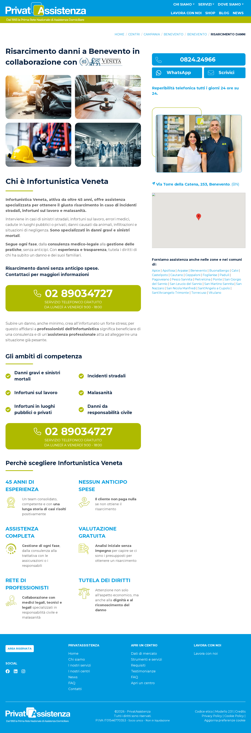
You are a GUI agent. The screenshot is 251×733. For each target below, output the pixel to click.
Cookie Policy (234, 716)
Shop (210, 13)
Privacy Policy (212, 716)
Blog (224, 13)
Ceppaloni (192, 275)
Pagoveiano (160, 279)
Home (119, 34)
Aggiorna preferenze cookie (224, 720)
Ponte (217, 279)
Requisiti (138, 665)
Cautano (176, 275)
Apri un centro (143, 683)
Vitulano (215, 292)
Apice (156, 270)
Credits (240, 711)
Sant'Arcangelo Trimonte (170, 292)
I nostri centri (79, 671)
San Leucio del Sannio (186, 284)
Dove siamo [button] (229, 4)
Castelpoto (160, 275)
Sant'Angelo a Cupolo (214, 288)
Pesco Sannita (182, 279)
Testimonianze (143, 671)
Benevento (173, 34)
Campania (152, 34)
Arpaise (182, 270)
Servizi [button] (205, 4)
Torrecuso (198, 292)
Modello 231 (224, 711)
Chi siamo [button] (182, 4)
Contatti (75, 689)
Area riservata (20, 648)
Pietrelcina (202, 279)
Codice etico (204, 711)
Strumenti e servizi (146, 659)
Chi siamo (76, 659)
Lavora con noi (186, 13)
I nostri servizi (79, 665)
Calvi (235, 270)
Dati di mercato (144, 654)
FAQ (71, 683)
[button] (198, 217)
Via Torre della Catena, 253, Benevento (193, 184)
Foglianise (210, 275)
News (238, 13)
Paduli (224, 275)
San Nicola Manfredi (181, 288)
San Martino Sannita (219, 284)
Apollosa (168, 270)
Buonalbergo (219, 270)
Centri (134, 34)
